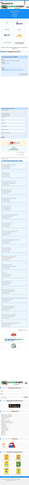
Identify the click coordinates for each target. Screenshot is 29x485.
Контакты (3, 434)
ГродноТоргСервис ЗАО (6, 248)
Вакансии (3, 433)
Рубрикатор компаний (6, 414)
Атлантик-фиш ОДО (6, 173)
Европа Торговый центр (6, 281)
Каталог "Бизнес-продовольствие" (12, 47)
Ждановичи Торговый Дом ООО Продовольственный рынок (14, 298)
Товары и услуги (5, 417)
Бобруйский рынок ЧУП (6, 189)
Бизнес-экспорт (18, 467)
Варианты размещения (20, 152)
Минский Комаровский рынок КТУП (9, 164)
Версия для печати (24, 73)
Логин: (2, 391)
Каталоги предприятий (6, 416)
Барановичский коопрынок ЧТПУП (9, 181)
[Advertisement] (14, 92)
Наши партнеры (4, 428)
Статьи (3, 419)
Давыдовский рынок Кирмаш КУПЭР (9, 256)
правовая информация (10, 480)
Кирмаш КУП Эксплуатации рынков (9, 314)
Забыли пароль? (4, 397)
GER (26, 2)
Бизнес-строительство (18, 460)
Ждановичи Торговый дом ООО (8, 289)
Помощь (3, 431)
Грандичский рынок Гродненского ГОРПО (10, 239)
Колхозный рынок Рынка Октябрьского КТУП (11, 323)
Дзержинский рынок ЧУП (7, 264)
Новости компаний (5, 420)
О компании (4, 425)
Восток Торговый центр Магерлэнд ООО (10, 214)
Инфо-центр (4, 427)
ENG (26, 1)
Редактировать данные (23, 74)
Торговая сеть (24, 47)
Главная (3, 47)
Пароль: (2, 393)
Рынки (13, 48)
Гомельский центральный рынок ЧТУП (9, 231)
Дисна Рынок (4, 273)
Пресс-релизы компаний (6, 422)
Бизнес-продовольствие (6, 460)
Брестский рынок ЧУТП (6, 206)
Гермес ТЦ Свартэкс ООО (7, 223)
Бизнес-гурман (6, 467)
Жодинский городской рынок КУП (8, 306)
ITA (25, 3)
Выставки (3, 423)
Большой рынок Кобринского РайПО (9, 198)
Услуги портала (4, 430)
